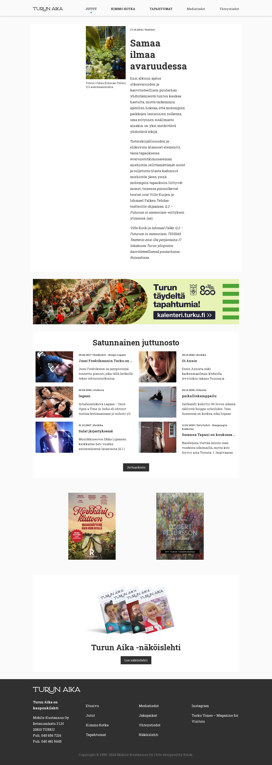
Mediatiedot (196, 9)
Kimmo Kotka (123, 9)
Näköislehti (148, 734)
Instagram (200, 706)
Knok (187, 754)
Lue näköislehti (136, 660)
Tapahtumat (161, 9)
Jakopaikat (148, 715)
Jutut (91, 9)
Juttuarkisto (136, 467)
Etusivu (92, 706)
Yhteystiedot (229, 9)
